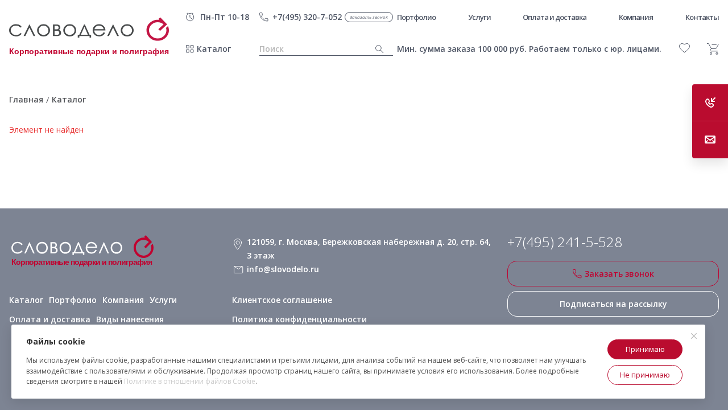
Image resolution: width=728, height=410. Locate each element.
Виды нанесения (130, 319)
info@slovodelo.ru (283, 269)
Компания (123, 299)
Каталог (214, 48)
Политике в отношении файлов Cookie (189, 381)
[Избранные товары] (684, 48)
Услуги (163, 299)
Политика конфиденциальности (299, 319)
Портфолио (73, 299)
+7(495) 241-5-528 (564, 242)
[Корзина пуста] (713, 49)
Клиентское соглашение (282, 299)
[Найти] (379, 49)
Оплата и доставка (49, 319)
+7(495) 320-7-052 (307, 16)
